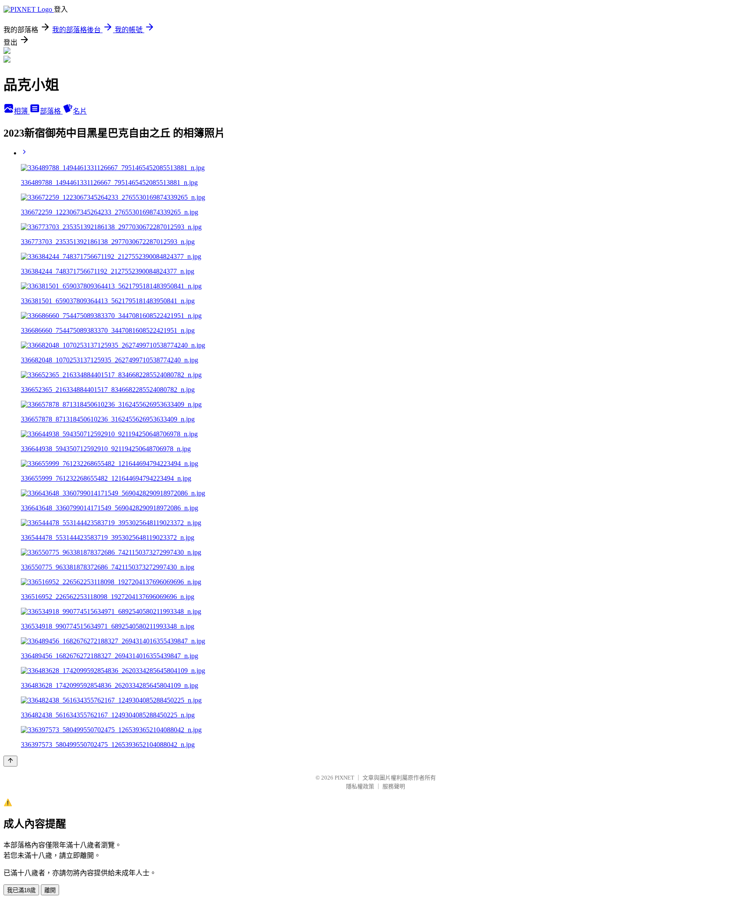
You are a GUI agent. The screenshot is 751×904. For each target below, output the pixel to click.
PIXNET (344, 777)
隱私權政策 (360, 786)
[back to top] (10, 761)
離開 (50, 890)
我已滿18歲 (21, 890)
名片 (80, 111)
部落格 (51, 111)
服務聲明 (393, 786)
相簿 (22, 111)
